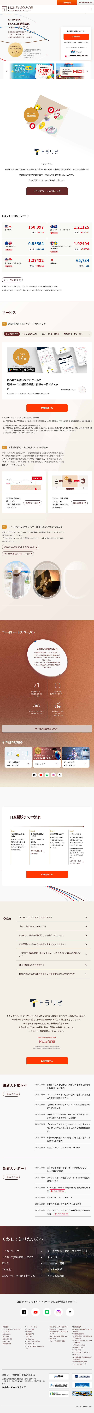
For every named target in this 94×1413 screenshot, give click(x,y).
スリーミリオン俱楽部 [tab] (50, 334)
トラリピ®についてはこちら (47, 191)
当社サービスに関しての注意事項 (18, 1374)
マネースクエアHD (78, 1364)
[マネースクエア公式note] (59, 774)
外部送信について (78, 1347)
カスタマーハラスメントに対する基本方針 (82, 1342)
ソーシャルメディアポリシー (82, 1352)
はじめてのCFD (7, 1339)
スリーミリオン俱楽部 (33, 1341)
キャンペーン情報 (31, 1327)
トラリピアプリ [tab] (12, 334)
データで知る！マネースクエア (12, 1329)
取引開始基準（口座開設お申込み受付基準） (82, 1358)
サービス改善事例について (47, 728)
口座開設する (76, 37)
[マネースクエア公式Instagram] (53, 774)
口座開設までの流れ (83, 42)
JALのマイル (6, 1341)
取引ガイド (6, 1336)
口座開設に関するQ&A (70, 42)
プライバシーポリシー (80, 1345)
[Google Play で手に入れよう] (15, 370)
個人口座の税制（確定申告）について (59, 1333)
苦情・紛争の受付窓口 (80, 1361)
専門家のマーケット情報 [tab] (73, 334)
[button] (7, 71)
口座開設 (67, 2)
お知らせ (29, 1337)
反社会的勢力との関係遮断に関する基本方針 (82, 1337)
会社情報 (29, 1332)
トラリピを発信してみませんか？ (35, 1347)
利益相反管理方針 (78, 1334)
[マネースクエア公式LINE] (47, 774)
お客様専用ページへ (85, 2)
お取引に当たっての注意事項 (58, 1327)
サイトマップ (30, 1344)
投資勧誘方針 (77, 1327)
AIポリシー (76, 1355)
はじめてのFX (7, 1334)
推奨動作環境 (7, 1344)
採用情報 (29, 1334)
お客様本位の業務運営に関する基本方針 (82, 1330)
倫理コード (53, 1338)
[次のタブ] (89, 334)
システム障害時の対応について (59, 1336)
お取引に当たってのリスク (58, 1329)
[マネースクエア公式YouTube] (40, 774)
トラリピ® (6, 1332)
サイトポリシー (78, 1350)
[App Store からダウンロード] (29, 370)
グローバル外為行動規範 (57, 1341)
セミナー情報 (30, 1329)
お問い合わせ (30, 1339)
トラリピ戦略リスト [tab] (30, 334)
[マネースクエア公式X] (34, 774)
